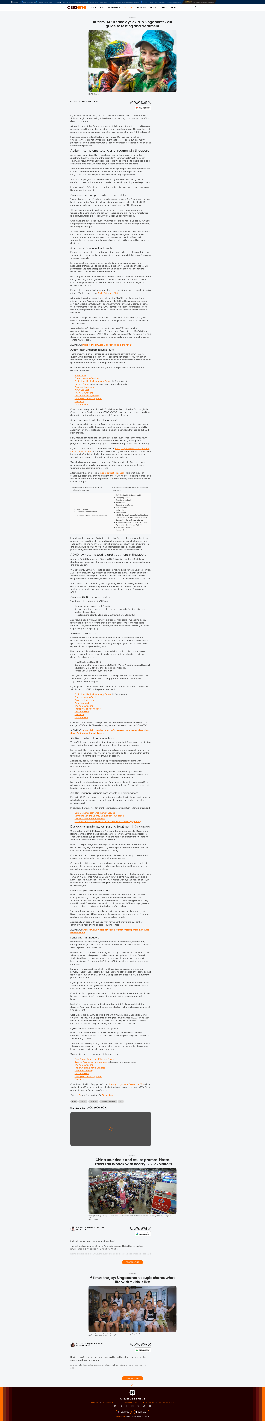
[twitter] (135, 102)
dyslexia (83, 1101)
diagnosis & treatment (108, 1101)
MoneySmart (108, 1095)
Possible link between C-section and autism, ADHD (107, 345)
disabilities (93, 1101)
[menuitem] (93, 7)
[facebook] (132, 102)
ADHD (74, 1101)
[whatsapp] (142, 102)
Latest (93, 7)
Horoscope (141, 7)
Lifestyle (128, 7)
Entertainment (114, 7)
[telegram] (139, 102)
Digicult (153, 7)
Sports (164, 7)
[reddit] (146, 102)
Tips (121, 1101)
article (78, 1095)
